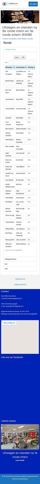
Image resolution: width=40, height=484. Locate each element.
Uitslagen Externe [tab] (10, 259)
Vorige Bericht (20, 279)
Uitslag (30, 67)
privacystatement (22, 479)
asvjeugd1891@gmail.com (15, 306)
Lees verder (20, 460)
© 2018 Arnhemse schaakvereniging (14, 476)
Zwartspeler (20, 67)
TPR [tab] (6, 269)
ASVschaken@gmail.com (13, 298)
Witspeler (8, 67)
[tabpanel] (20, 154)
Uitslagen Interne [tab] (10, 49)
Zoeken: (5, 62)
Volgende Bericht (20, 284)
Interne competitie (9, 39)
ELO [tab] (6, 264)
